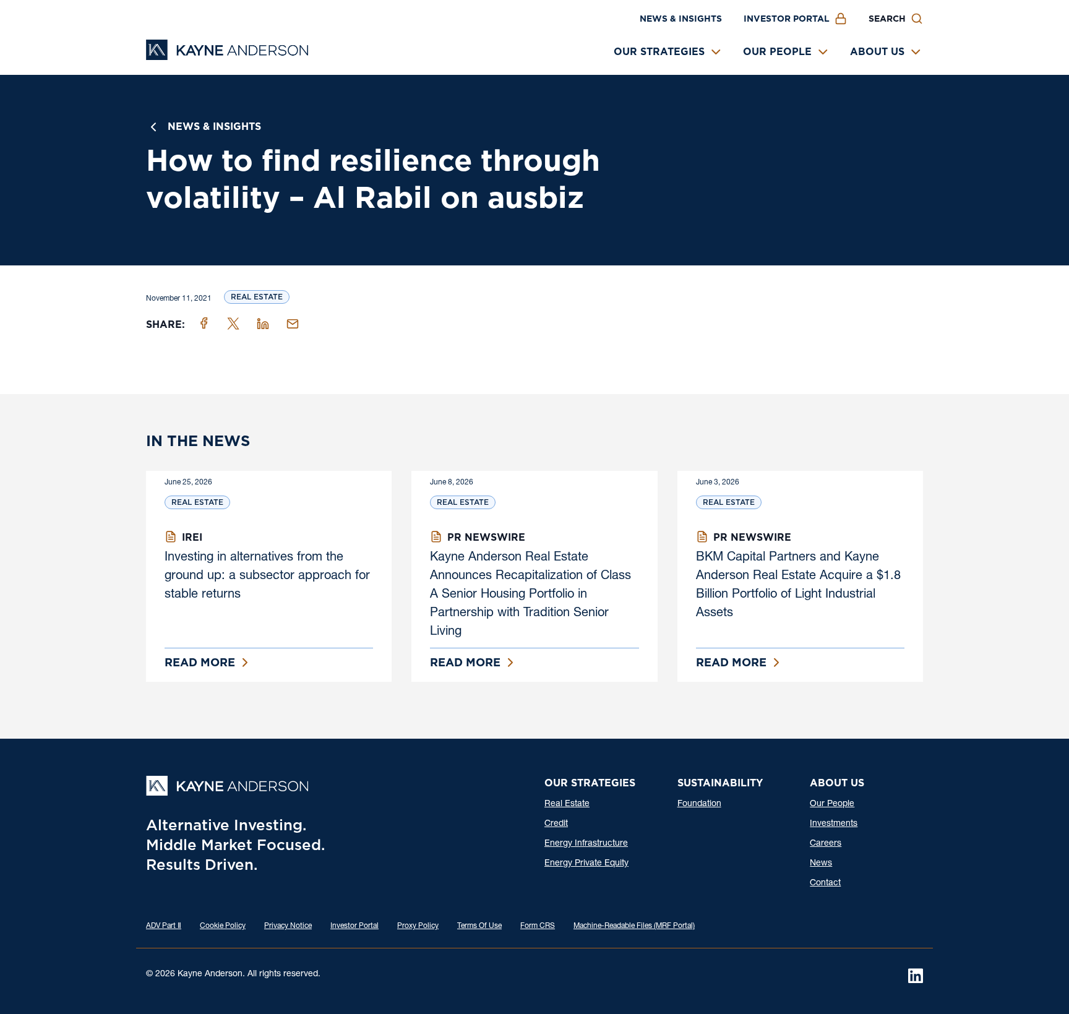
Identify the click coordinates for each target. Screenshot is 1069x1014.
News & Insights (681, 19)
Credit (556, 824)
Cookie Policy (223, 926)
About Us (877, 52)
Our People (777, 52)
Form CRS (537, 926)
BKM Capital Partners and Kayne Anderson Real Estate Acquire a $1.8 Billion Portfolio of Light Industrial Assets (798, 586)
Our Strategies (659, 52)
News (821, 863)
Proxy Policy (418, 926)
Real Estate (257, 296)
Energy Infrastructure (586, 844)
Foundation (699, 804)
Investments (833, 824)
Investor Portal (787, 19)
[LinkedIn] (915, 975)
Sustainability (720, 783)
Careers (825, 844)
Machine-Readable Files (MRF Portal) (634, 926)
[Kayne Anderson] (227, 55)
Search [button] (887, 19)
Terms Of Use (479, 926)
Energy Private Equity (586, 863)
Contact (825, 883)
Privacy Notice (288, 926)
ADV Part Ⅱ (163, 926)
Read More (200, 662)
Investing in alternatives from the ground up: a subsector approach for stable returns (267, 576)
